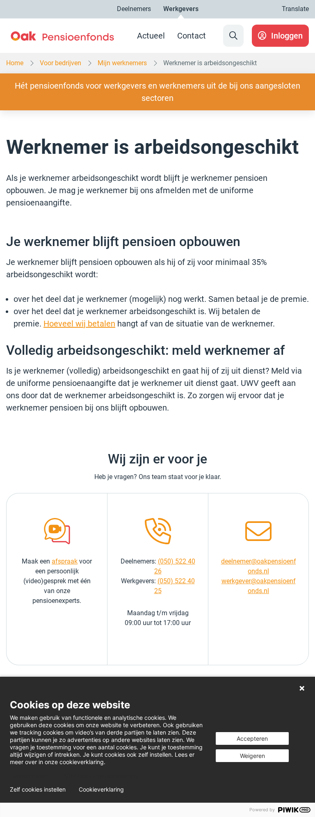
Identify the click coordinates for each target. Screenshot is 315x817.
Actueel (151, 36)
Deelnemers (134, 9)
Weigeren (252, 755)
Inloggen (287, 36)
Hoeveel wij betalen (79, 324)
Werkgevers (181, 9)
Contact (191, 36)
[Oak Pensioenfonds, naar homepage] (62, 36)
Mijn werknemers (122, 63)
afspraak (65, 561)
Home (14, 63)
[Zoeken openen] (233, 36)
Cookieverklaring (101, 789)
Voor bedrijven (60, 63)
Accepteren (252, 738)
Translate (295, 9)
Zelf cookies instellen (38, 789)
